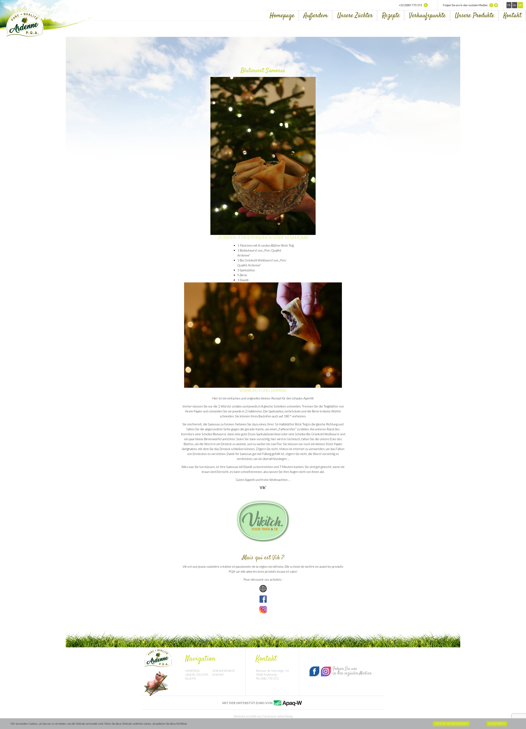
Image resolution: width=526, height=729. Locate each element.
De (520, 5)
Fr (509, 5)
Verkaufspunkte (427, 15)
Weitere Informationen (451, 723)
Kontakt (512, 15)
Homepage (282, 15)
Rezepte (391, 15)
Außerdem (316, 15)
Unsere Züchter (355, 15)
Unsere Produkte (474, 15)
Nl (514, 5)
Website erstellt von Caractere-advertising (263, 716)
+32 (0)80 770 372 (411, 5)
